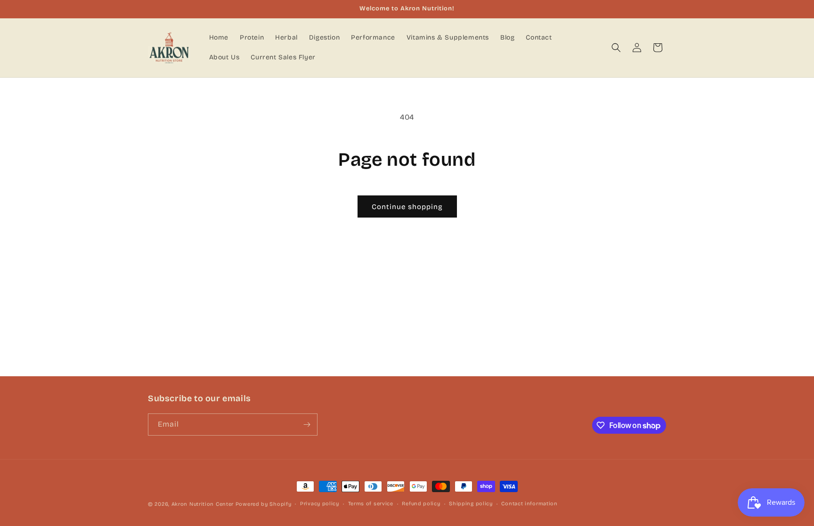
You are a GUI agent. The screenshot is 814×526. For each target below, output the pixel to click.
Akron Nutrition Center (202, 504)
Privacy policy (319, 504)
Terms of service (370, 504)
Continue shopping (407, 206)
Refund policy (421, 504)
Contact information (529, 504)
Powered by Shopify (264, 504)
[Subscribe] (306, 424)
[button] (616, 47)
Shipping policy (471, 504)
